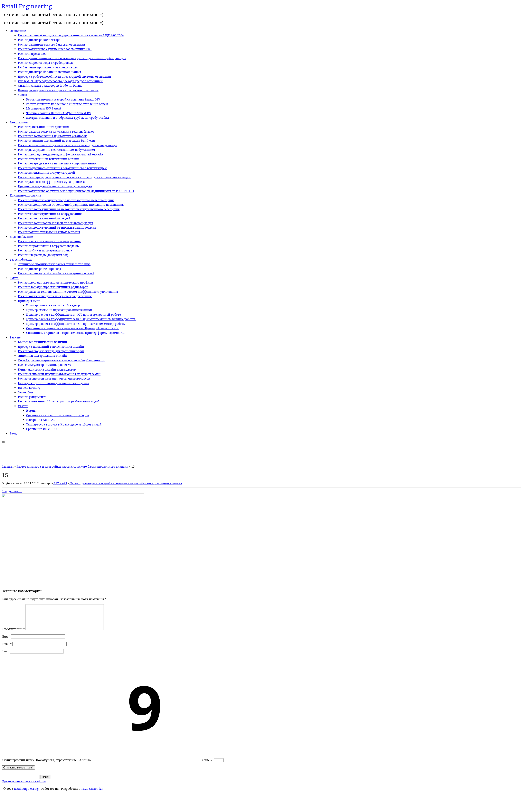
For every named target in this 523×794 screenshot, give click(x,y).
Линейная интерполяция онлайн (42, 355)
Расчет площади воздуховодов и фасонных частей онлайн (60, 154)
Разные (15, 337)
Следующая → (12, 491)
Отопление (18, 31)
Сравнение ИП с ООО (41, 429)
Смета (14, 278)
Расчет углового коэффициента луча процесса (51, 182)
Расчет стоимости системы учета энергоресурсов (54, 378)
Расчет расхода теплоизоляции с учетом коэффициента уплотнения (68, 292)
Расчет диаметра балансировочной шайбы (49, 72)
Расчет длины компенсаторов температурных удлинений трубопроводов (72, 58)
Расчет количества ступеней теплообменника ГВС (55, 49)
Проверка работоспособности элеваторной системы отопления (64, 76)
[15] (73, 583)
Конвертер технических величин (42, 342)
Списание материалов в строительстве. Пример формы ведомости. (75, 333)
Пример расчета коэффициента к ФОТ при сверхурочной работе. (74, 314)
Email (7, 644)
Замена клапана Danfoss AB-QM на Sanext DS (58, 113)
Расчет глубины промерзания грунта (45, 250)
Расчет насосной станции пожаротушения (49, 241)
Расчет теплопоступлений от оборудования (50, 214)
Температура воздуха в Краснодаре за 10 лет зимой (64, 424)
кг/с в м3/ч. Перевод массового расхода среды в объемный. (60, 81)
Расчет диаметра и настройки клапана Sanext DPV (63, 99)
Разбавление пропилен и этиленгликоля (48, 67)
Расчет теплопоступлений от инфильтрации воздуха (57, 227)
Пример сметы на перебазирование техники (59, 310)
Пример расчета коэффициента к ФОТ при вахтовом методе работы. (76, 324)
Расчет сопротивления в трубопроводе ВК (48, 246)
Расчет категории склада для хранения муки (51, 351)
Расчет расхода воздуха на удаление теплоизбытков (56, 131)
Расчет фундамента (32, 397)
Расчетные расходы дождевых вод (43, 255)
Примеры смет (29, 301)
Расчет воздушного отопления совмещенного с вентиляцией (62, 168)
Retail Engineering (27, 6)
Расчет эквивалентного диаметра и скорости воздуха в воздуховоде (67, 145)
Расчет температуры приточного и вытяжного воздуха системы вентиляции (74, 177)
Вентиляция (19, 122)
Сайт (5, 651)
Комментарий (13, 629)
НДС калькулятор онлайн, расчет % (44, 365)
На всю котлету (29, 388)
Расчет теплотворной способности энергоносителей (56, 273)
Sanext (22, 95)
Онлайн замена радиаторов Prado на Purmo (50, 85)
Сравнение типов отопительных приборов (57, 415)
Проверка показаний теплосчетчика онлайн (51, 346)
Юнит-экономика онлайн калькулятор (47, 369)
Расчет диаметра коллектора (39, 40)
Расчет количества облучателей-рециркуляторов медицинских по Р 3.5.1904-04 (76, 191)
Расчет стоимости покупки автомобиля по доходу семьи (59, 374)
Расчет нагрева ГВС (32, 54)
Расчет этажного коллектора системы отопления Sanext (67, 104)
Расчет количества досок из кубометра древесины (55, 296)
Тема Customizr (92, 789)
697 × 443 (60, 483)
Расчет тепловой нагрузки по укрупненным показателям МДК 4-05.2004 (71, 35)
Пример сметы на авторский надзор (53, 305)
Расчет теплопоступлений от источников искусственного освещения (69, 209)
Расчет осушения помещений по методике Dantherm (56, 140)
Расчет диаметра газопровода (39, 269)
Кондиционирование (25, 195)
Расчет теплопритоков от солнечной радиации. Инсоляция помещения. (71, 205)
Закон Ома (26, 392)
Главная (7, 466)
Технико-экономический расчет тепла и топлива (54, 264)
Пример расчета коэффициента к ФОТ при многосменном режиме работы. (81, 319)
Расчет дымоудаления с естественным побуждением (56, 150)
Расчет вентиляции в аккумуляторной (46, 172)
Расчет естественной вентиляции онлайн (48, 159)
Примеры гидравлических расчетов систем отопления (58, 90)
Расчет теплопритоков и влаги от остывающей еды (55, 223)
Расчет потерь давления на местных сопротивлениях (57, 163)
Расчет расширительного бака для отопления (51, 44)
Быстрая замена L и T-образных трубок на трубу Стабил (67, 117)
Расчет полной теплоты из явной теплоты (49, 232)
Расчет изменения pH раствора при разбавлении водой (59, 401)
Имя (6, 636)
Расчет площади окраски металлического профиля (55, 282)
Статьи (23, 406)
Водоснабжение (21, 237)
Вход (13, 433)
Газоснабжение (21, 259)
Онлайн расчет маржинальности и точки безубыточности (61, 360)
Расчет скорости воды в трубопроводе (45, 63)
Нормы (31, 410)
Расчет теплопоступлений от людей (44, 218)
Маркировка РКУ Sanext (43, 108)
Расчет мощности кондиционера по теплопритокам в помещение (66, 200)
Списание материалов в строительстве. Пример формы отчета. (72, 328)
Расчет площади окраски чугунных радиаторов (53, 287)
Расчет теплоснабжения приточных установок (52, 136)
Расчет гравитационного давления (43, 127)
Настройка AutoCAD (40, 420)
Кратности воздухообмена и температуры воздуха (55, 186)
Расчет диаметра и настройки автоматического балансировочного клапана (72, 466)
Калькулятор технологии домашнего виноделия (53, 383)
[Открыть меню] (3, 442)
